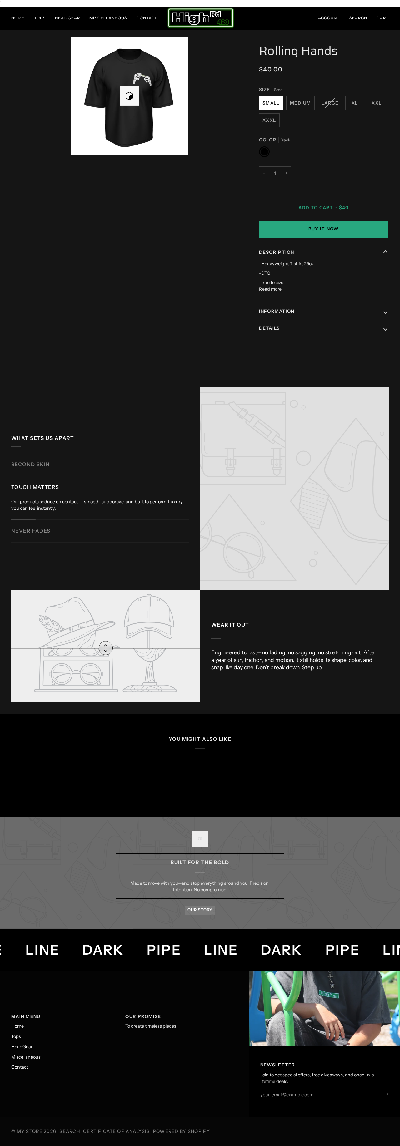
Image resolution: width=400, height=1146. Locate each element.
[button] (20, 18)
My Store (29, 1131)
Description (276, 252)
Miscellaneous (26, 1057)
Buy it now (323, 229)
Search (69, 1131)
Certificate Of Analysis (116, 1131)
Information (277, 311)
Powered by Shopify (181, 1131)
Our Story (200, 909)
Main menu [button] (26, 1016)
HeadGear (21, 1047)
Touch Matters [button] (35, 487)
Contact (19, 1067)
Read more (270, 289)
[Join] (383, 1094)
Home (17, 1026)
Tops (16, 1036)
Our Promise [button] (143, 1016)
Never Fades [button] (31, 531)
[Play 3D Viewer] (129, 96)
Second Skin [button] (30, 464)
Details (269, 328)
